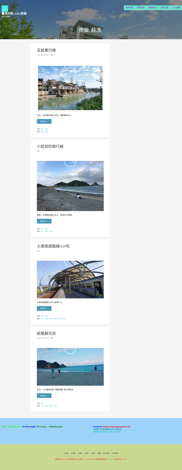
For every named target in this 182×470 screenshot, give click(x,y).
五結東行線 (46, 50)
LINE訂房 (115, 453)
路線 (46, 129)
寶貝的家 (129, 7)
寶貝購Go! (152, 7)
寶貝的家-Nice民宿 (14, 13)
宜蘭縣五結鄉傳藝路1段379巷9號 (107, 429)
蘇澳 (46, 131)
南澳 (46, 406)
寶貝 (52, 55)
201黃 (66, 453)
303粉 (93, 453)
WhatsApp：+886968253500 (49, 427)
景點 (42, 129)
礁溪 (50, 318)
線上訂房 (164, 7)
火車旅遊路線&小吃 (53, 246)
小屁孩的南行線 (50, 146)
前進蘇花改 (46, 333)
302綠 (86, 453)
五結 (42, 131)
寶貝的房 (141, 7)
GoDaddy (110, 459)
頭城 (64, 318)
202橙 (73, 453)
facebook (97, 427)
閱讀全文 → (44, 121)
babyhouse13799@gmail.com (116, 427)
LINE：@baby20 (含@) (12, 427)
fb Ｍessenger (29, 427)
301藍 (80, 453)
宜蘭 (46, 318)
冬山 (42, 231)
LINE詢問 (176, 7)
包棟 (99, 453)
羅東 (46, 231)
